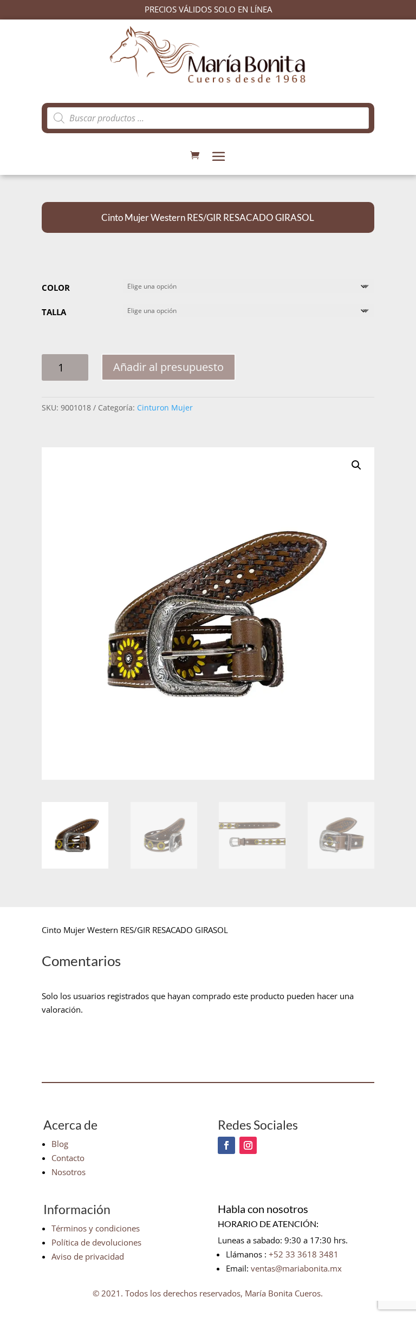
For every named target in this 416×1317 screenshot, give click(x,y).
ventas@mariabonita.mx (296, 1268)
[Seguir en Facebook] (226, 1145)
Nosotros (68, 1171)
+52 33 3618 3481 (304, 1254)
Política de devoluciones (96, 1242)
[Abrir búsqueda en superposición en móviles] (208, 118)
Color (56, 287)
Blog (59, 1143)
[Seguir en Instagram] (248, 1145)
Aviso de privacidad (87, 1256)
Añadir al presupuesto (168, 367)
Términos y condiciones (95, 1228)
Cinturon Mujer (165, 407)
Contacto (67, 1157)
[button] (356, 465)
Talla (54, 312)
